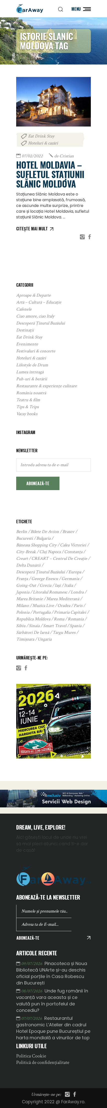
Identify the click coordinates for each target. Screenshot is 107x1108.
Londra (77, 592)
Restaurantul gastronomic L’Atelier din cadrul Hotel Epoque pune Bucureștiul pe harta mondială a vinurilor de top (53, 1028)
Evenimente (27, 344)
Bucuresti (24, 538)
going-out (26, 585)
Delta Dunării (28, 565)
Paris (78, 605)
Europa (74, 572)
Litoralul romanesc (50, 592)
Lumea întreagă (30, 372)
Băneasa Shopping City (36, 545)
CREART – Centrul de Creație (59, 558)
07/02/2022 (32, 156)
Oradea (63, 605)
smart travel (54, 626)
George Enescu (44, 579)
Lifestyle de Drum (32, 365)
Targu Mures (64, 632)
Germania (70, 579)
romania (76, 619)
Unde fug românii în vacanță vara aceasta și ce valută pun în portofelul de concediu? (52, 1000)
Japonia (22, 592)
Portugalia (42, 612)
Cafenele (24, 309)
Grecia (45, 585)
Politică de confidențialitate (42, 1062)
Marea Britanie (29, 599)
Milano (22, 605)
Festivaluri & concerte (35, 351)
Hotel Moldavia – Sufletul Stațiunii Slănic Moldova (50, 174)
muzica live (43, 605)
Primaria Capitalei (70, 612)
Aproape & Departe (33, 295)
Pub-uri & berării (31, 379)
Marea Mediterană (62, 599)
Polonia (22, 612)
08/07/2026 (32, 991)
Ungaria (45, 639)
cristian (64, 156)
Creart (22, 558)
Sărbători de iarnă (32, 632)
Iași (58, 585)
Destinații (25, 330)
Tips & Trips (27, 407)
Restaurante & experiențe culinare (46, 386)
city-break (26, 552)
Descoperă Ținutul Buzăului (40, 323)
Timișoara (25, 639)
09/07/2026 (32, 964)
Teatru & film (28, 400)
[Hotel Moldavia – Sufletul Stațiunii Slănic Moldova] (53, 101)
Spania (75, 626)
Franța (22, 579)
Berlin (21, 531)
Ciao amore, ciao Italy (35, 316)
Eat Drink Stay (41, 136)
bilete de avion (45, 531)
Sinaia (34, 626)
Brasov (68, 531)
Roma (59, 619)
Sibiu (20, 626)
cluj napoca (50, 552)
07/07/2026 (32, 1018)
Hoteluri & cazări (43, 143)
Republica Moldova (33, 619)
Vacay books (26, 414)
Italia (68, 585)
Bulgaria (43, 538)
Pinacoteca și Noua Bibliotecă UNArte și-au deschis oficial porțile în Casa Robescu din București (51, 973)
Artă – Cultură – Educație (38, 302)
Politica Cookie (31, 1056)
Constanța (73, 552)
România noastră (31, 393)
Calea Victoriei (73, 545)
